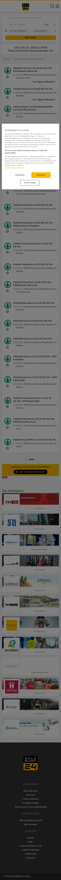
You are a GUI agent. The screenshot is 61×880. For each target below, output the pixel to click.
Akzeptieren (41, 175)
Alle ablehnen (20, 175)
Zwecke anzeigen (30, 182)
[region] (31, 156)
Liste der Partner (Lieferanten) (14, 167)
